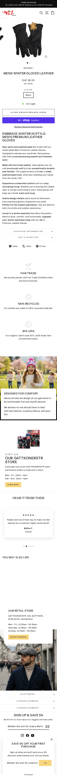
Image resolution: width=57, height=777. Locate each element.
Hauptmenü (27, 694)
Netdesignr (28, 774)
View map (13, 484)
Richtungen (18, 637)
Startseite (28, 68)
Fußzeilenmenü (28, 701)
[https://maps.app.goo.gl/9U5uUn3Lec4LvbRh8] (28, 646)
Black (28, 95)
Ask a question (28, 237)
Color (28, 90)
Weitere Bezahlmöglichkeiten (28, 127)
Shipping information (28, 231)
